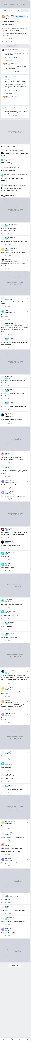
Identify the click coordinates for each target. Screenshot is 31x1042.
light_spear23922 (8, 160)
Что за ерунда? (7, 163)
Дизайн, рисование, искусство (16, 325)
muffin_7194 (7, 185)
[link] (15, 229)
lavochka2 (6, 167)
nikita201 (6, 150)
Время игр (15, 160)
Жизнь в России (15, 185)
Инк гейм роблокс (8, 170)
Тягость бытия (13, 261)
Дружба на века (14, 530)
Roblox (9, 18)
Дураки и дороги (13, 702)
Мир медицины (13, 150)
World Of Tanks (13, 897)
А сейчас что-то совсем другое (20, 174)
